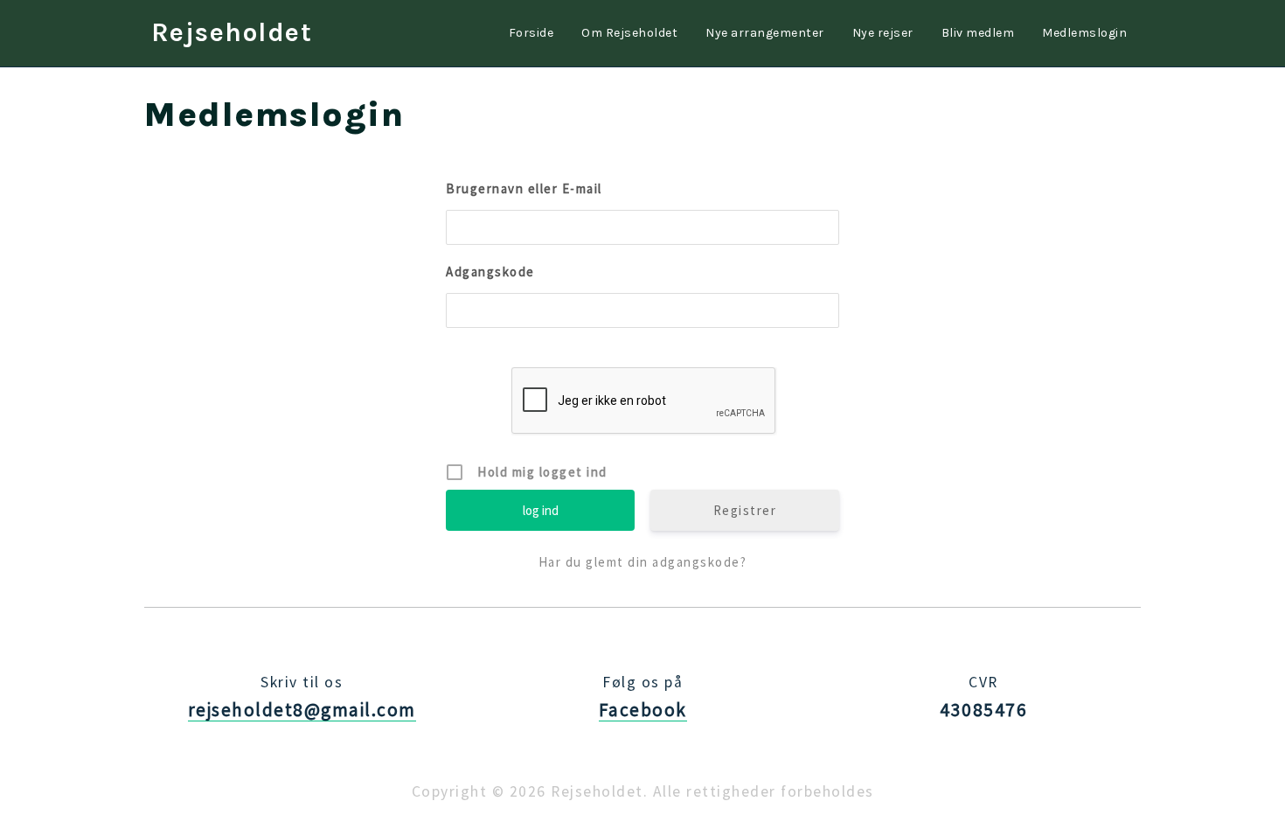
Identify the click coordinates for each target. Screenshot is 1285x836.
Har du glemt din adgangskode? (642, 562)
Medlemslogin (1084, 32)
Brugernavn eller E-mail (524, 188)
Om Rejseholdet (629, 32)
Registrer (745, 510)
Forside (531, 32)
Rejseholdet (232, 32)
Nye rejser (882, 32)
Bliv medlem (978, 32)
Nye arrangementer (764, 32)
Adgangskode (490, 271)
